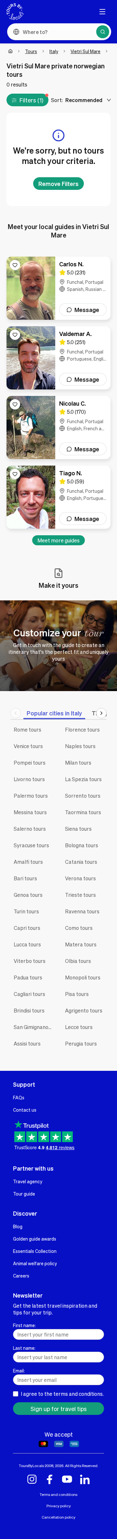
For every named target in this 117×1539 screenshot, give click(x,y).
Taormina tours (83, 812)
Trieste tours (80, 894)
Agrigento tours (83, 1010)
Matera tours (81, 944)
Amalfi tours (28, 861)
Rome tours (27, 729)
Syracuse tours (31, 845)
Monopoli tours (82, 977)
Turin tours (26, 911)
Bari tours (25, 878)
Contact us (24, 1110)
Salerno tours (30, 828)
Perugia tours (81, 1043)
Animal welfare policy (35, 1263)
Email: (19, 1370)
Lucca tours (27, 944)
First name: (24, 1325)
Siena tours (78, 828)
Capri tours (27, 927)
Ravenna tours (82, 911)
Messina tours (30, 812)
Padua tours (28, 977)
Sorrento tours (82, 795)
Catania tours (81, 861)
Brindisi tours (29, 1010)
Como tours (79, 927)
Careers (21, 1276)
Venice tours (28, 746)
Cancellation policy (58, 1517)
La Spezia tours (83, 779)
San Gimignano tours (34, 1027)
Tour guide (24, 1194)
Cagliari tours (29, 993)
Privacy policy (58, 1505)
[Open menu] (102, 12)
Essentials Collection (35, 1251)
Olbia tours (78, 960)
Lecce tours (79, 1027)
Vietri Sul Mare (85, 51)
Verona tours (80, 878)
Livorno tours (29, 779)
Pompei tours (30, 762)
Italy (53, 51)
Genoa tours (28, 894)
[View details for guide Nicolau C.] (58, 427)
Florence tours (82, 729)
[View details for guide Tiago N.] (58, 497)
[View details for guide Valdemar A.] (58, 357)
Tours (31, 51)
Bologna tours (81, 845)
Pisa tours (77, 993)
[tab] (54, 713)
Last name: (24, 1348)
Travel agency (27, 1181)
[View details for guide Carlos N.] (58, 288)
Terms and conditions (58, 1494)
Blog (17, 1226)
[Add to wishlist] (15, 265)
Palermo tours (31, 795)
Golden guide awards (34, 1239)
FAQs (18, 1097)
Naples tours (80, 746)
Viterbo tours (30, 960)
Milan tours (78, 762)
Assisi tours (27, 1043)
